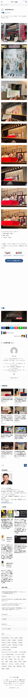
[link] (14, 374)
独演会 (6, 661)
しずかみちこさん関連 (6, 649)
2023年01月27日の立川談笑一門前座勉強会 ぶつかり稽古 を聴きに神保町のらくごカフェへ (14, 608)
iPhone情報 (19, 640)
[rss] (16, 677)
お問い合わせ (17, 681)
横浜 (22, 659)
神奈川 (15, 661)
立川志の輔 (4, 666)
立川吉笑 (17, 663)
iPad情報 (14, 640)
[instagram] (14, 677)
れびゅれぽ (6, 681)
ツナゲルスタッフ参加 (19, 654)
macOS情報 (14, 642)
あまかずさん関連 (5, 647)
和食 (3, 659)
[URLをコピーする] (25, 328)
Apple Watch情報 (5, 637)
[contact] (17, 677)
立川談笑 (10, 666)
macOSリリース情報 (6, 642)
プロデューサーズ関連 (6, 656)
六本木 (18, 656)
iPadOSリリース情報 (6, 640)
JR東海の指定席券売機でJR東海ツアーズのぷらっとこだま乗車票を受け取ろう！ (14, 592)
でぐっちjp (14, 2)
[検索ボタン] (26, 2)
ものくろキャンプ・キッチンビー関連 (9, 652)
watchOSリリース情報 (6, 644)
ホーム (4, 679)
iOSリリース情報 (13, 637)
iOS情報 (20, 637)
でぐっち (14, 356)
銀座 (14, 666)
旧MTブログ (16, 679)
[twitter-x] (12, 677)
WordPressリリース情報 (17, 644)
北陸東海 (23, 656)
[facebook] (10, 677)
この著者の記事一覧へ (14, 377)
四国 (6, 659)
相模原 (11, 661)
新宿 (15, 659)
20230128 (4, 596)
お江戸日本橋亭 (14, 647)
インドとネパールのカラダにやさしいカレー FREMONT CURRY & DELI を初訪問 (12, 604)
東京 (19, 659)
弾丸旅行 (10, 659)
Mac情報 (20, 642)
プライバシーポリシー (14, 683)
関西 (24, 666)
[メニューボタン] (2, 2)
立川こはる (11, 663)
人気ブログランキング (18, 255)
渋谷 (3, 661)
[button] (3, 328)
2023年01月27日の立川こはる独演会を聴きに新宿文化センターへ (14, 600)
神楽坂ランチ (4, 663)
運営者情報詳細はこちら (7, 502)
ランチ (13, 656)
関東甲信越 (19, 666)
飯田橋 (3, 668)
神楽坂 (20, 661)
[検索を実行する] (25, 465)
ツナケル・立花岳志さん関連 (7, 654)
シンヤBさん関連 (22, 652)
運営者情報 (23, 679)
